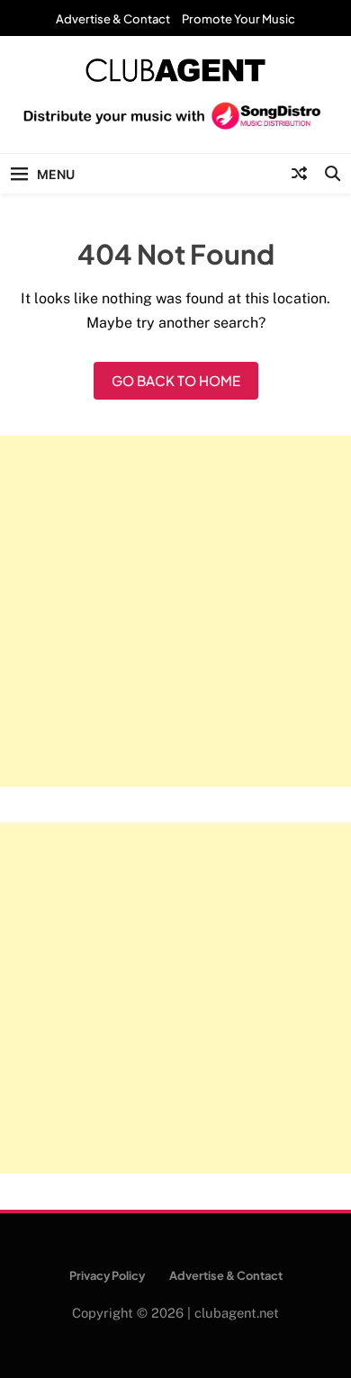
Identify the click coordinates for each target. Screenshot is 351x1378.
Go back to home (176, 380)
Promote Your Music (238, 19)
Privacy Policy (107, 1275)
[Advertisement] (175, 611)
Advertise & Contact (113, 19)
